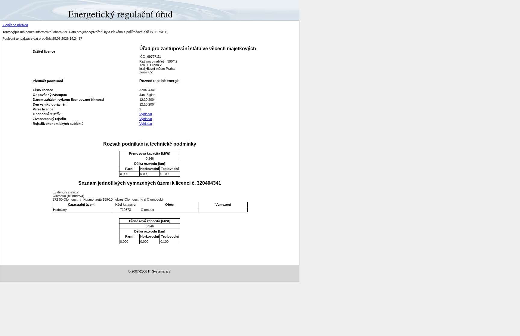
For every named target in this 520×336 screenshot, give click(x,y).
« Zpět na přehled (15, 25)
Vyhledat (145, 114)
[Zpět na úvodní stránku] (22, 10)
